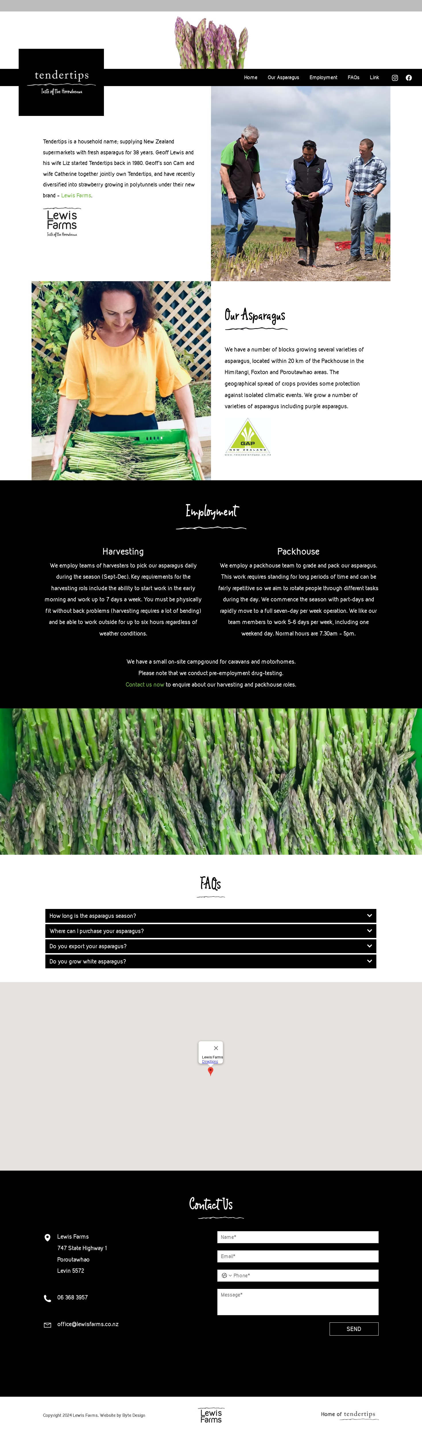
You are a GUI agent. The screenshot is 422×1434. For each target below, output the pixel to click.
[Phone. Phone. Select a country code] (227, 1275)
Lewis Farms (76, 195)
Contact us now (145, 684)
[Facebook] (409, 78)
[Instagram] (395, 78)
